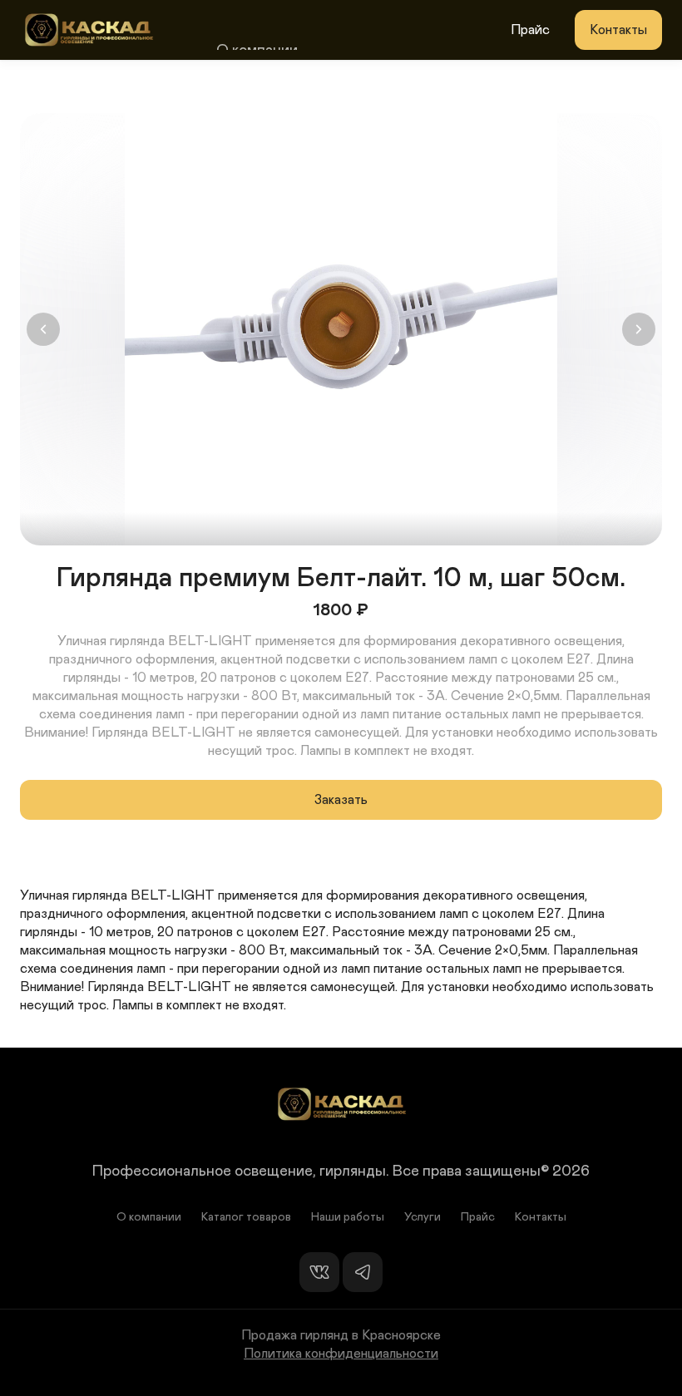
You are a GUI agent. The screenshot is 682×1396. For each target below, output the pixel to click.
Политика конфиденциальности (341, 1353)
